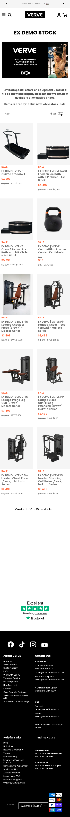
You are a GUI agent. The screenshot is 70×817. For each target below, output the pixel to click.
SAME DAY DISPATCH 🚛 (35, 3)
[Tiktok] (22, 644)
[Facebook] (10, 644)
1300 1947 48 (46, 665)
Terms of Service (11, 678)
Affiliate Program (12, 772)
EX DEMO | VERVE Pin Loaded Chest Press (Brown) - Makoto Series (51, 326)
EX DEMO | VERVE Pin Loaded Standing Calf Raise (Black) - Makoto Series (51, 479)
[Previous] (7, 4)
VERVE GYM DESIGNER (14, 783)
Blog (5, 742)
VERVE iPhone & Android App (15, 696)
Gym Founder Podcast (15, 692)
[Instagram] (33, 644)
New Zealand (10, 685)
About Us (8, 661)
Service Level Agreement (15, 765)
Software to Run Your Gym (16, 701)
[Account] (59, 15)
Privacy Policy (10, 756)
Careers (7, 688)
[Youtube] (44, 645)
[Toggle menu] (4, 15)
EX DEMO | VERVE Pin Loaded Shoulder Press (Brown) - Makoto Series (14, 326)
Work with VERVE (11, 674)
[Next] (63, 4)
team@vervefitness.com (47, 709)
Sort (8, 113)
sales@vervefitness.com (47, 716)
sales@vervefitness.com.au (49, 679)
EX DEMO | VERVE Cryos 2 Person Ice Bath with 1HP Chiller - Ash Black (15, 251)
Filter (53, 113)
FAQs (5, 671)
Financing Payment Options (13, 761)
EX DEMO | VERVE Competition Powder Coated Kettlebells (52, 249)
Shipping (8, 746)
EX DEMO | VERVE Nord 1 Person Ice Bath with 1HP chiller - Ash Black (52, 175)
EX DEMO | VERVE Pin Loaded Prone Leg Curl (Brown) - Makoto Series (14, 401)
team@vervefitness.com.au (49, 672)
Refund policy (10, 681)
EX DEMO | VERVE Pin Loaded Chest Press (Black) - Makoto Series (15, 479)
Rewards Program (12, 779)
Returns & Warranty (13, 749)
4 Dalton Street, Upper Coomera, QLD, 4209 (46, 689)
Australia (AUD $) (31, 806)
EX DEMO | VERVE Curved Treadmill (13, 172)
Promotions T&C (11, 776)
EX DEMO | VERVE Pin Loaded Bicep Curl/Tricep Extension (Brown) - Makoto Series (51, 403)
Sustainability (10, 668)
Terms (6, 753)
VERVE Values (10, 664)
